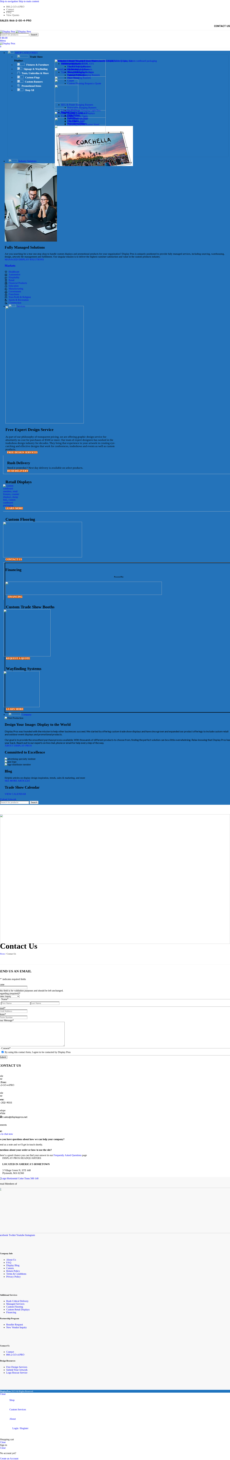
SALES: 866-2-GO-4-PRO (15, 20)
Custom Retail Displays (18, 1309)
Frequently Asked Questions (68, 1155)
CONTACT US (222, 26)
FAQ (8, 1262)
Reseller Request (14, 1324)
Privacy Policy (13, 1276)
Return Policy (13, 1271)
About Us (11, 1259)
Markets (10, 265)
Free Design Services (16, 1367)
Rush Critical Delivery (17, 1301)
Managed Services (15, 1304)
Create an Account (9, 1458)
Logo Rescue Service (16, 1372)
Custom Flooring (14, 1306)
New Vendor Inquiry (16, 1327)
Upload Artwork (8, 799)
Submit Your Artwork (17, 1370)
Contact (10, 1351)
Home (2, 954)
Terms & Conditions (16, 1273)
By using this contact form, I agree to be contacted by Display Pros (38, 1052)
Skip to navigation (9, 1)
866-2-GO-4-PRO (15, 1354)
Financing (11, 1312)
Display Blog (12, 1265)
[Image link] (12, 505)
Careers (10, 1268)
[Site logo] (8, 31)
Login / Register (20, 1428)
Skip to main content (29, 1)
